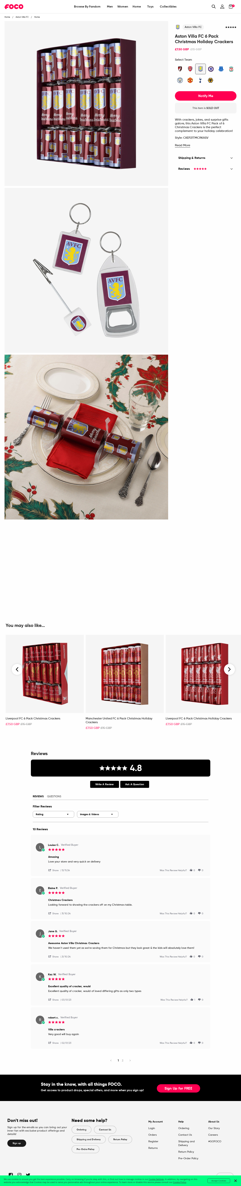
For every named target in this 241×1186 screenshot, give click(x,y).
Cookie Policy (179, 1182)
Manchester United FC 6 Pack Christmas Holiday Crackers (119, 720)
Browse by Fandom (87, 6)
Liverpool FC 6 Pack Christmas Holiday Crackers (199, 718)
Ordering (81, 1129)
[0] (230, 7)
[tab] (104, 784)
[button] (55, 870)
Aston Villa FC (193, 27)
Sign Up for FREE (178, 1088)
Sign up (17, 1143)
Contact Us (105, 1129)
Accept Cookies (218, 1180)
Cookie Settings (156, 1179)
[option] (45, 684)
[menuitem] (87, 6)
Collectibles (168, 6)
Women (122, 6)
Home (137, 6)
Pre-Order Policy (85, 1149)
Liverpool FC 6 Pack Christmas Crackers (33, 718)
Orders (152, 1135)
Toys (150, 6)
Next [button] (229, 669)
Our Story (214, 1128)
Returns (153, 1148)
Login (151, 1128)
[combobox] (53, 814)
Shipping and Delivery (89, 1139)
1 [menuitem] (118, 1060)
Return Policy (120, 1139)
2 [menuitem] (123, 1060)
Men (110, 6)
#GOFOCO (214, 1141)
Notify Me (205, 96)
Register (153, 1141)
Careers (213, 1135)
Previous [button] (17, 669)
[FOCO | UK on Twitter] (27, 1175)
